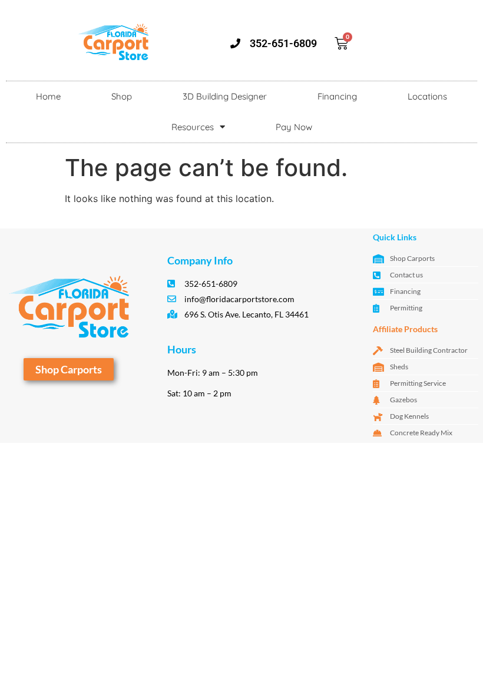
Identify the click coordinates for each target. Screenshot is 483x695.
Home (48, 96)
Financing (337, 96)
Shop (121, 96)
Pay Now (294, 127)
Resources (192, 127)
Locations (427, 96)
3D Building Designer (225, 96)
